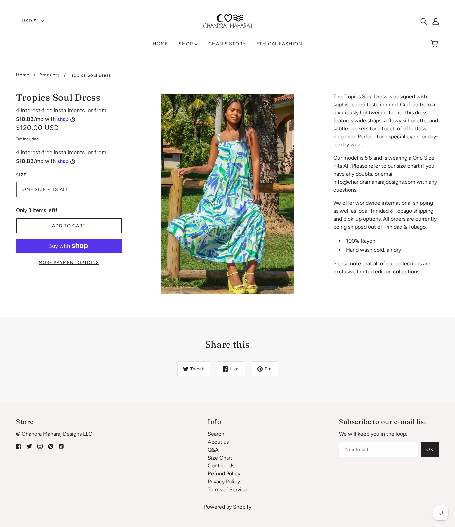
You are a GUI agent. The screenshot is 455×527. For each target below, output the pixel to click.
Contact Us (221, 465)
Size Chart (220, 458)
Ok (430, 449)
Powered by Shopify (227, 507)
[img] (424, 21)
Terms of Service (227, 489)
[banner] (227, 20)
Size (21, 174)
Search (216, 434)
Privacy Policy (224, 481)
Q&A (213, 450)
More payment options (69, 262)
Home (22, 75)
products (49, 75)
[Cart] (435, 44)
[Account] (436, 21)
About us (218, 442)
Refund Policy (224, 473)
